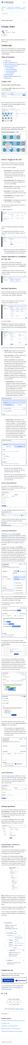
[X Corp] (4, 993)
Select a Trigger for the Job (10, 62)
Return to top (4, 1013)
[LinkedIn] (6, 993)
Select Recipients (10, 67)
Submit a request (19, 1008)
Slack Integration (11, 775)
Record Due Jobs (5, 1023)
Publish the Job (7, 78)
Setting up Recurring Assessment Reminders (12, 1031)
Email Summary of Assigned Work (9, 1026)
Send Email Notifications (11, 71)
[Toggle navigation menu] (24, 2)
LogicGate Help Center (6, 1042)
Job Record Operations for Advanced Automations (13, 1020)
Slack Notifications (10, 72)
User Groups (17, 478)
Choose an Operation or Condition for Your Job (15, 64)
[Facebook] (2, 993)
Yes (10, 1001)
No (17, 1001)
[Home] (7, 2)
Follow (4, 34)
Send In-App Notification (11, 69)
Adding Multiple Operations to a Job (12, 76)
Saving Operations (8, 74)
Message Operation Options (11, 65)
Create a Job (7, 60)
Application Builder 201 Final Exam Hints (10, 1028)
